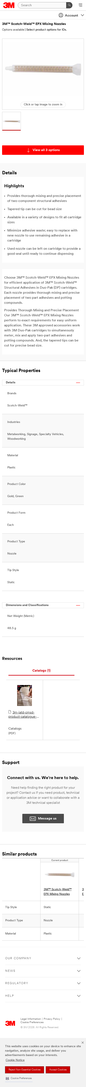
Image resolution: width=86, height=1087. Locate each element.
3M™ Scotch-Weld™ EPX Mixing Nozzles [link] (58, 892)
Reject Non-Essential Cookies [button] (24, 1070)
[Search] (69, 5)
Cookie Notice (15, 1060)
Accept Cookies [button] (58, 1070)
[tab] (41, 671)
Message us (47, 818)
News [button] (10, 971)
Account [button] (71, 15)
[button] (19, 1078)
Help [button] (9, 996)
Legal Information (30, 1019)
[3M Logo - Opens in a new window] (9, 5)
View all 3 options (46, 150)
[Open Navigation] (80, 5)
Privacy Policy (52, 1019)
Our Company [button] (18, 958)
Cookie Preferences (32, 1022)
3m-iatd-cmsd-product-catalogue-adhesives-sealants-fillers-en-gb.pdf (22, 715)
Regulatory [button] (16, 983)
